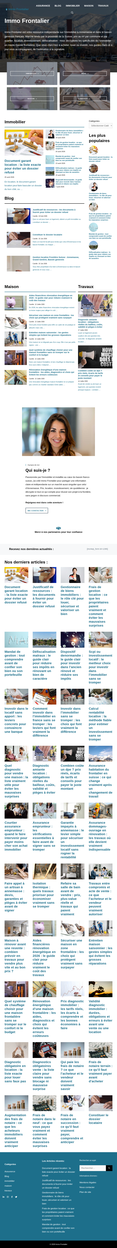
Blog (58, 5)
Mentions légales (88, 1182)
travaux (103, 5)
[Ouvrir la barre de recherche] (72, 12)
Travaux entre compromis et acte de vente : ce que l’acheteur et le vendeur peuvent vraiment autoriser (100, 899)
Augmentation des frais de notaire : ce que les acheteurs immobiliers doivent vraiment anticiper (15, 1130)
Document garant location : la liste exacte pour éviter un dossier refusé (100, 159)
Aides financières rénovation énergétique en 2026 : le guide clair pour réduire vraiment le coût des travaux (50, 298)
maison (88, 5)
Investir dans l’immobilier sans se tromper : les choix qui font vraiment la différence (71, 720)
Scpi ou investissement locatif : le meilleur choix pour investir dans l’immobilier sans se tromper (100, 667)
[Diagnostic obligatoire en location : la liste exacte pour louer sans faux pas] (16, 1056)
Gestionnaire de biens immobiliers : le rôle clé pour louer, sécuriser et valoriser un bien (70, 133)
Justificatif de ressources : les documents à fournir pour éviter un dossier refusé (54, 211)
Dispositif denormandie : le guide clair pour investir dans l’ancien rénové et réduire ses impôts (69, 182)
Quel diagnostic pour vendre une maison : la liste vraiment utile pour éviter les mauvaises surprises (16, 781)
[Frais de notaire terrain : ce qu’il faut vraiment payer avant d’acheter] (101, 1056)
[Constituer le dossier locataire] (101, 1109)
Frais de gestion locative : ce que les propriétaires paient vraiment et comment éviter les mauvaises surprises (69, 145)
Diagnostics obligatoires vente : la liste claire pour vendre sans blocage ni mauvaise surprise (43, 1075)
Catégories (94, 121)
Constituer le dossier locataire (47, 235)
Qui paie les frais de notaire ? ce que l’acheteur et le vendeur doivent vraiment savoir (72, 1075)
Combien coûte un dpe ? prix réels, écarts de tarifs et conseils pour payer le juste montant (90, 374)
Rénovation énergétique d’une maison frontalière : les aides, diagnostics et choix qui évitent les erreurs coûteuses (51, 372)
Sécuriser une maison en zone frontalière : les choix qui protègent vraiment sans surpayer (51, 316)
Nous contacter (87, 1187)
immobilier (73, 5)
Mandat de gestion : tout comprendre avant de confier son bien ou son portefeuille (69, 158)
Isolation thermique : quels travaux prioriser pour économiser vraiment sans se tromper (44, 895)
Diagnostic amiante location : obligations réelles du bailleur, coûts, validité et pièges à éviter (90, 323)
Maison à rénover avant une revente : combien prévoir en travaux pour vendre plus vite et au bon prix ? (15, 956)
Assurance (43, 5)
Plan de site (85, 1192)
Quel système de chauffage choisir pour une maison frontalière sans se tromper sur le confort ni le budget (50, 352)
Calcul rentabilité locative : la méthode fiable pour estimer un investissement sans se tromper (100, 724)
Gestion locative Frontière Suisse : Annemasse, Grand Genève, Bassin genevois (56, 258)
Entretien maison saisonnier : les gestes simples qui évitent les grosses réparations (50, 333)
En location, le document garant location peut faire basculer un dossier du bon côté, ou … (23, 185)
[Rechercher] (109, 1168)
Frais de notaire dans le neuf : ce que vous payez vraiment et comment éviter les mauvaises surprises (44, 1130)
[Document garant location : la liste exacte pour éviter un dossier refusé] (16, 581)
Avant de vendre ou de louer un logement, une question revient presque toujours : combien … (89, 387)
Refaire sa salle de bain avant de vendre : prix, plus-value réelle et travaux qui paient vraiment (71, 899)
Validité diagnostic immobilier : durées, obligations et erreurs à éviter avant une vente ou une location (100, 1016)
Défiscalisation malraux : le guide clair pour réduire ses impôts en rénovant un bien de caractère (69, 170)
